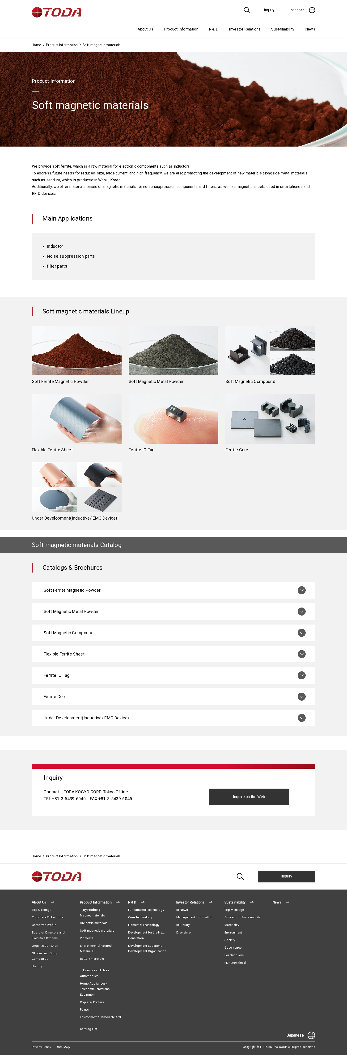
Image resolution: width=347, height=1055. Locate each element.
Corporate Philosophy (47, 917)
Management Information (194, 917)
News (310, 29)
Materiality (231, 925)
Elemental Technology (143, 925)
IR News (182, 910)
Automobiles (89, 976)
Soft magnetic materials (97, 930)
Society (229, 940)
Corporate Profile (44, 925)
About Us (39, 902)
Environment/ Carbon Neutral (100, 1017)
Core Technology (140, 917)
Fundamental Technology (146, 910)
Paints (84, 1009)
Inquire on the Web (249, 797)
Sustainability (234, 902)
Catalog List (88, 1029)
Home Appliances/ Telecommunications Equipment (95, 989)
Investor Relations (190, 902)
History (37, 966)
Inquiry (286, 876)
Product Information (62, 45)
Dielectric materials (93, 923)
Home (36, 45)
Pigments (86, 938)
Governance (232, 947)
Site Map (63, 1047)
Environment (233, 932)
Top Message (41, 910)
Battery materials (92, 958)
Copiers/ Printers (92, 1002)
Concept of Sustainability (242, 917)
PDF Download (235, 962)
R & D (132, 902)
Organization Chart (45, 945)
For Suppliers (234, 955)
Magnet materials (92, 915)
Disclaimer (183, 932)
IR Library (183, 925)
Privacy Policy (41, 1047)
